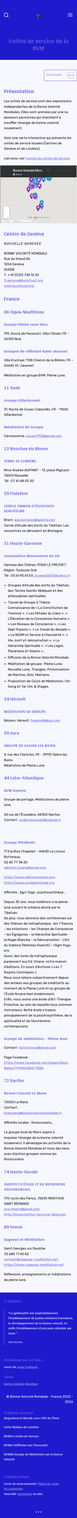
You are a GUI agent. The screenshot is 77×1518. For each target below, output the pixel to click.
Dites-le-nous (48, 1483)
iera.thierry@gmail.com (22, 1209)
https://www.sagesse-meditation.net (34, 1265)
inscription (24, 1494)
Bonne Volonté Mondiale (21, 1384)
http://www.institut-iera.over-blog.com (35, 1214)
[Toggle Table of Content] (68, 75)
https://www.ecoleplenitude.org (29, 883)
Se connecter (13, 1488)
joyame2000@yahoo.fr (52, 575)
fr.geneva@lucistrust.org (23, 280)
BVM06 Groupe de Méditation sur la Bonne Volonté (33, 1456)
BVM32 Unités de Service (21, 1436)
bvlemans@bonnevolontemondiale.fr (33, 1113)
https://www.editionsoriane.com (29, 877)
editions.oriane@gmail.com (25, 868)
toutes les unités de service (47, 158)
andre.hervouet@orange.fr (40, 820)
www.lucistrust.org (19, 286)
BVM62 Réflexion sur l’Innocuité (26, 1445)
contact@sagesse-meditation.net (31, 1259)
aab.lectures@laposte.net (34, 520)
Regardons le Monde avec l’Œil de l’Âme (31, 1418)
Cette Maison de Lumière (21, 1427)
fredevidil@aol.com (45, 720)
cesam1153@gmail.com (44, 436)
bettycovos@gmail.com (37, 1048)
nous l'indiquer (27, 1367)
